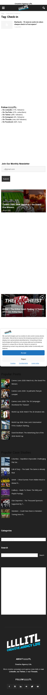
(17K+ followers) (13, 110)
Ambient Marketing (9, 201)
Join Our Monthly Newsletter (16, 163)
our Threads (32, 671)
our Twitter (21, 671)
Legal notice (35, 363)
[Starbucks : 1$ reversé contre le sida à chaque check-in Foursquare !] (7, 25)
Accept (23, 353)
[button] (44, 8)
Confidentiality (23, 363)
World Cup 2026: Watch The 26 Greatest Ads (28, 412)
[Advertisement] (18, 68)
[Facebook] (9, 686)
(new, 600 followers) (15, 119)
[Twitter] (32, 686)
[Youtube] (37, 686)
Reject (23, 359)
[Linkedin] (20, 686)
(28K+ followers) (13, 114)
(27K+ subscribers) (14, 112)
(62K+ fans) (12, 122)
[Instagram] (15, 686)
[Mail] (26, 686)
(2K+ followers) (13, 117)
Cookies (13, 363)
